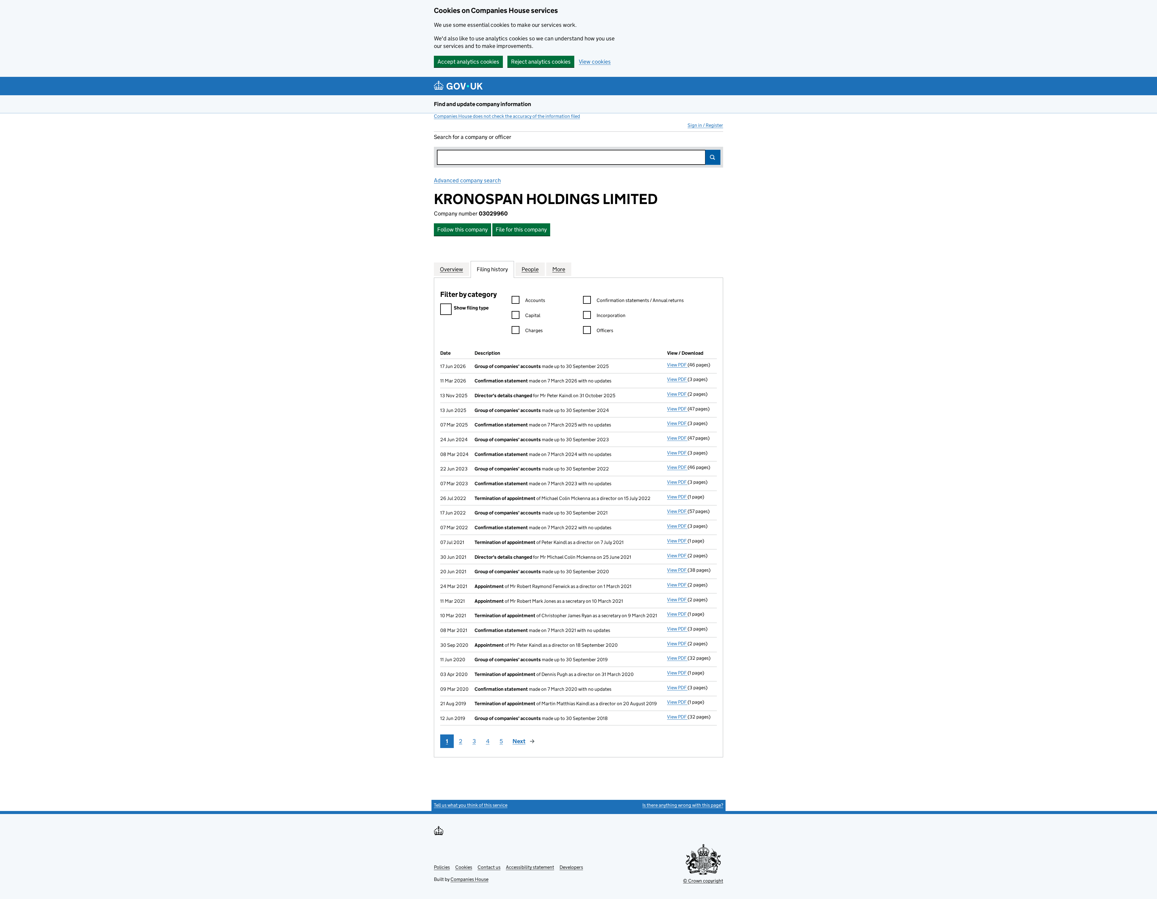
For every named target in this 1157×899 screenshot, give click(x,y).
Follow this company (462, 229)
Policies (442, 867)
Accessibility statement (530, 867)
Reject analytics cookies (541, 61)
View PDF (677, 365)
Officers (605, 330)
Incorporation (611, 315)
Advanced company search (467, 180)
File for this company (521, 229)
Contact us (489, 867)
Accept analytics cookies (468, 61)
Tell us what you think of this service (470, 805)
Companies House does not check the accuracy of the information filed (507, 116)
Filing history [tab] (492, 269)
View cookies (595, 61)
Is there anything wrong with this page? (682, 805)
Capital (532, 315)
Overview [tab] (451, 269)
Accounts (535, 300)
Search (712, 157)
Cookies (463, 867)
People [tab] (530, 269)
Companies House (469, 879)
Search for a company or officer (472, 137)
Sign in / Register (705, 125)
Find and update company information (482, 104)
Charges (534, 330)
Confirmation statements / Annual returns (640, 300)
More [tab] (558, 269)
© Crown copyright (703, 881)
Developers (571, 867)
